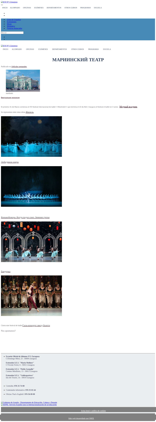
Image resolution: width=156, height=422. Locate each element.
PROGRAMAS (85, 8)
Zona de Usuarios (14, 20)
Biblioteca (11, 26)
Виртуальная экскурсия (10, 98)
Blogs (9, 24)
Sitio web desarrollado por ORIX (81, 418)
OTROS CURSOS (70, 8)
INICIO (5, 8)
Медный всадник (128, 106)
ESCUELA (98, 8)
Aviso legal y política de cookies (93, 411)
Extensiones (11, 22)
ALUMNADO (15, 8)
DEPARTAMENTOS (54, 8)
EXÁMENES (39, 8)
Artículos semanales (19, 67)
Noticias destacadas (14, 28)
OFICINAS (27, 8)
